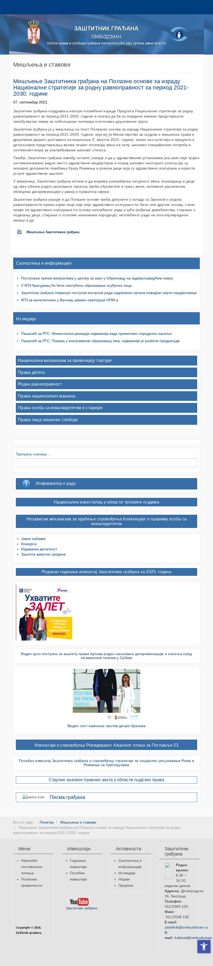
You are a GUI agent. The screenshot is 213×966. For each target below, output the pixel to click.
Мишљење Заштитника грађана (52, 232)
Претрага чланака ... (33, 454)
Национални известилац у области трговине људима (106, 502)
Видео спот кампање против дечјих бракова (106, 726)
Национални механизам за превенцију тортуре (65, 360)
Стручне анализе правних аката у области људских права (106, 780)
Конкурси (29, 544)
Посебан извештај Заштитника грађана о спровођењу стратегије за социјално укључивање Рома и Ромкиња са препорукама (106, 763)
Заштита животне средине (43, 554)
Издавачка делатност (39, 549)
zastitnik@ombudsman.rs (186, 927)
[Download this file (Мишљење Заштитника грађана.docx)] (21, 232)
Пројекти (125, 885)
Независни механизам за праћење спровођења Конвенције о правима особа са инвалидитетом (106, 521)
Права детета (31, 372)
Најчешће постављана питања (31, 866)
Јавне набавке (33, 539)
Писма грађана (67, 797)
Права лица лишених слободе (48, 419)
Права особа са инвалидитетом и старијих (60, 408)
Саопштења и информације (44, 263)
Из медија (26, 319)
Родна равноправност (40, 384)
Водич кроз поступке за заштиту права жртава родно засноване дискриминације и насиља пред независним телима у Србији (106, 656)
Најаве (124, 879)
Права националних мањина (46, 396)
